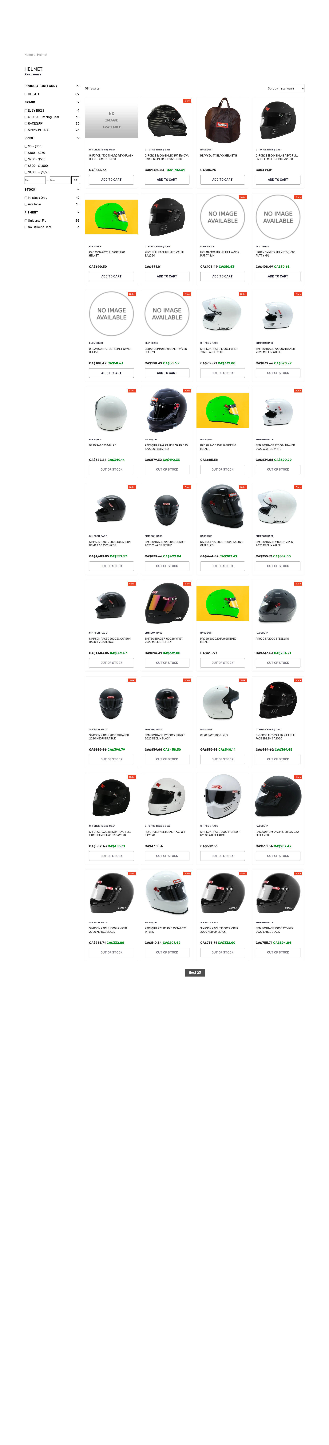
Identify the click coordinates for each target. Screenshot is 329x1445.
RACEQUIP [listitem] (35, 123)
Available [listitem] (34, 204)
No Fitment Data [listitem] (40, 227)
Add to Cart (111, 179)
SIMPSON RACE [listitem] (39, 130)
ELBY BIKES (207, 246)
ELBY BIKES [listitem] (36, 110)
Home (29, 55)
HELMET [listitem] (33, 94)
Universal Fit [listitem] (37, 220)
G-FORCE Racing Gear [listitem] (43, 117)
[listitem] (53, 146)
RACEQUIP (206, 149)
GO (75, 180)
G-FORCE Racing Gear (102, 149)
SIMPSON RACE (209, 343)
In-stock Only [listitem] (37, 198)
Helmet (42, 55)
